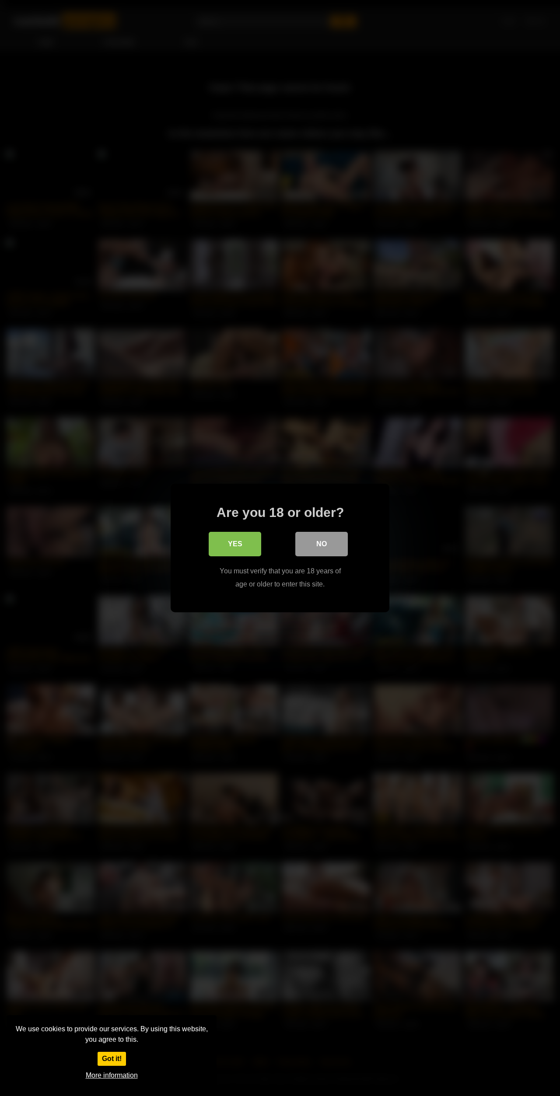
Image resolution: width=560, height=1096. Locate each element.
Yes (235, 544)
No (321, 544)
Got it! (112, 1058)
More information (112, 1075)
